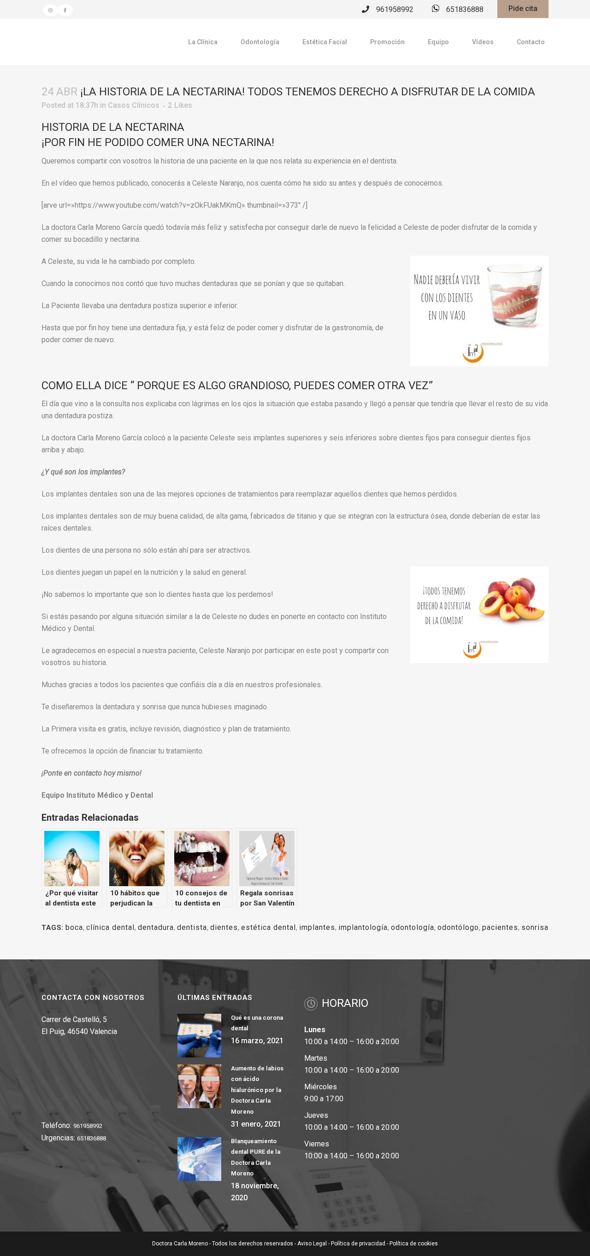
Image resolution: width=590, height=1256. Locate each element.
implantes (317, 927)
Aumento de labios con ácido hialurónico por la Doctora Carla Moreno (257, 1090)
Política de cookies (413, 1243)
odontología (412, 927)
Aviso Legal (312, 1243)
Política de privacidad (358, 1243)
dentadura (156, 927)
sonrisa (535, 927)
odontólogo (458, 927)
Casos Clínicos (133, 105)
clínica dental (110, 927)
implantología (363, 927)
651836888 (465, 9)
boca (74, 927)
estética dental (268, 927)
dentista (192, 927)
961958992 (394, 9)
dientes (224, 927)
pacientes (500, 927)
